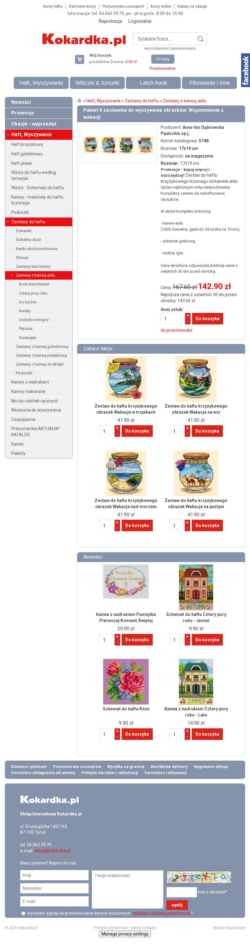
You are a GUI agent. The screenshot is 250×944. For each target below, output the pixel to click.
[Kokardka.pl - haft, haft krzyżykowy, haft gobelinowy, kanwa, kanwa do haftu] (85, 35)
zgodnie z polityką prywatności (161, 913)
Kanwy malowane (28, 391)
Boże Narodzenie (34, 284)
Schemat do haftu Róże (126, 708)
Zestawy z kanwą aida (35, 275)
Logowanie (140, 21)
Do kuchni (28, 302)
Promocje (22, 113)
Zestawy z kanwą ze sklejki (40, 364)
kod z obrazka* (212, 891)
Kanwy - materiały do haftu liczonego (37, 200)
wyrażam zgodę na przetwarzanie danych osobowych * (109, 913)
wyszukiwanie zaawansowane (170, 48)
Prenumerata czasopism (123, 6)
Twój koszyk (82, 59)
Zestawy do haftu (28, 221)
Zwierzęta (27, 337)
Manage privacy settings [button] (125, 934)
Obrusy (22, 257)
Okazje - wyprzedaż (33, 124)
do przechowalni (176, 330)
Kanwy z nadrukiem (30, 382)
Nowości (21, 102)
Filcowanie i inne (209, 83)
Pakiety (18, 453)
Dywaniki (24, 230)
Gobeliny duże (28, 239)
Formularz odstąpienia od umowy (43, 772)
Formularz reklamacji (166, 772)
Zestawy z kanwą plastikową (41, 355)
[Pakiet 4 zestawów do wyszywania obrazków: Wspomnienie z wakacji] (118, 127)
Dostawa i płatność (29, 766)
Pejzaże (25, 328)
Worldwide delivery (169, 766)
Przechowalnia (162, 68)
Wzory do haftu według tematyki (33, 175)
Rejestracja (110, 21)
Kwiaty (24, 311)
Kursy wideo (161, 6)
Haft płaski (21, 163)
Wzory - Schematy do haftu (37, 187)
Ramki (17, 444)
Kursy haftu (52, 6)
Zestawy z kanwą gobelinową (42, 346)
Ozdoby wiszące (33, 319)
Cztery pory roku (33, 293)
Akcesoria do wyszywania (36, 410)
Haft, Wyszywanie (41, 83)
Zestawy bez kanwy (33, 266)
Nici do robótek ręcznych (34, 400)
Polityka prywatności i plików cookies (125, 928)
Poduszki (20, 212)
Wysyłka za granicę (126, 766)
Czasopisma (23, 419)
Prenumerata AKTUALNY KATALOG (35, 431)
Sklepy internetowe (229, 928)
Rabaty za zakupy (192, 6)
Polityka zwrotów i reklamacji (109, 772)
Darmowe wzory (82, 6)
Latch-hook (153, 83)
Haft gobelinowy (27, 153)
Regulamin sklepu (211, 766)
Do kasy (163, 59)
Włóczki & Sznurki (97, 83)
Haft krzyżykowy (27, 144)
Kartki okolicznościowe (36, 248)
